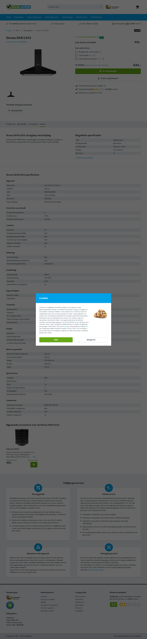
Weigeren (91, 340)
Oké (56, 340)
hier (64, 326)
